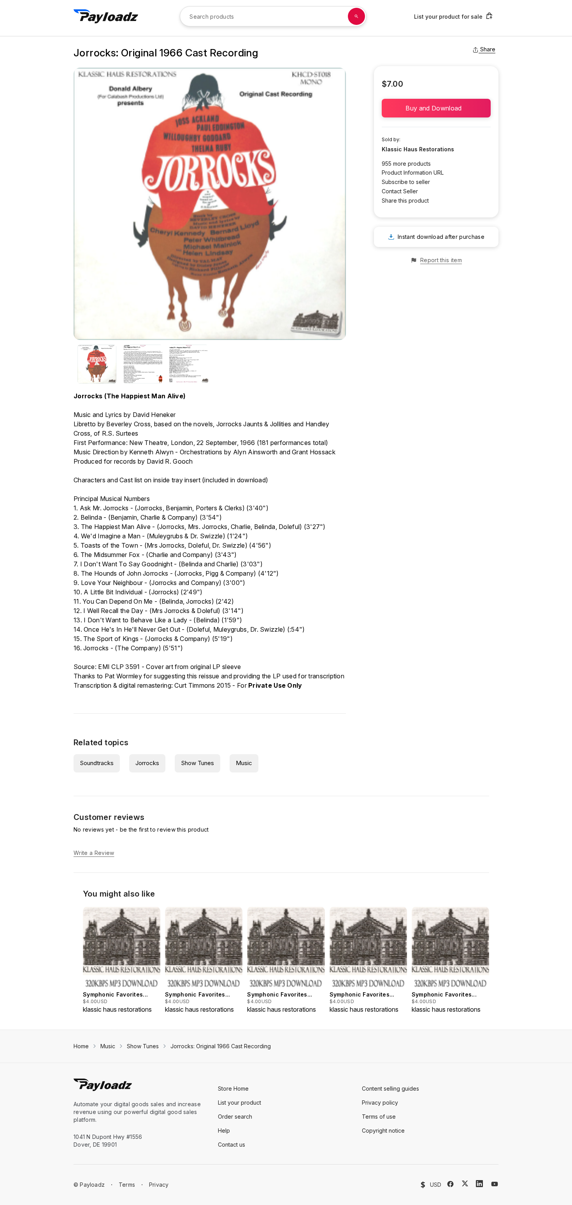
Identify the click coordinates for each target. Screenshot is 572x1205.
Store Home (233, 1088)
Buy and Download (436, 108)
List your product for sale (448, 16)
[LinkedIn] (479, 1183)
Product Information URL (413, 172)
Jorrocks (147, 763)
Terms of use (379, 1116)
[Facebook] (450, 1184)
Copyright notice (383, 1130)
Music (244, 763)
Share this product (405, 200)
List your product (239, 1102)
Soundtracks (97, 763)
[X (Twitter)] (465, 1183)
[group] (121, 960)
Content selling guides (390, 1088)
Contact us (231, 1144)
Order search (235, 1116)
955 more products (406, 163)
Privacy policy (380, 1102)
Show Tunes (197, 763)
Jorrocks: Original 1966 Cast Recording (220, 1046)
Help (224, 1130)
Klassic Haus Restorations (418, 149)
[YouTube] (494, 1184)
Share (487, 49)
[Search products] (356, 16)
